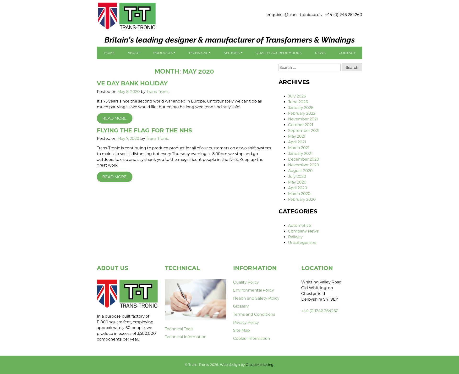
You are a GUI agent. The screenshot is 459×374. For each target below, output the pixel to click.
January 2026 (300, 107)
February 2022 (301, 113)
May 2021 (296, 136)
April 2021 (297, 142)
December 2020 (303, 159)
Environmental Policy (253, 290)
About (134, 53)
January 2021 (300, 153)
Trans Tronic (158, 91)
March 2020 (299, 193)
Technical (198, 53)
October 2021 (300, 125)
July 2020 (297, 176)
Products (163, 53)
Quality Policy (246, 282)
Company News (303, 231)
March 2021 (298, 148)
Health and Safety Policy (256, 298)
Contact (347, 53)
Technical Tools (179, 329)
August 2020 (300, 170)
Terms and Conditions (254, 314)
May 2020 (297, 182)
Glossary (241, 306)
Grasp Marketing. (260, 365)
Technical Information (186, 337)
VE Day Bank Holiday (132, 83)
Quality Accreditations (279, 53)
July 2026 (297, 96)
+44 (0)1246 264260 (343, 14)
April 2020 (297, 188)
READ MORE (114, 118)
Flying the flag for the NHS (144, 130)
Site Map (241, 330)
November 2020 (303, 165)
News (320, 53)
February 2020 (302, 199)
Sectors (232, 53)
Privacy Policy (246, 322)
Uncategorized (302, 242)
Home (109, 53)
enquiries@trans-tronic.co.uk (294, 14)
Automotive (299, 225)
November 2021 (303, 119)
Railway (295, 237)
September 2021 (303, 130)
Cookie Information (251, 338)
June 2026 (298, 102)
